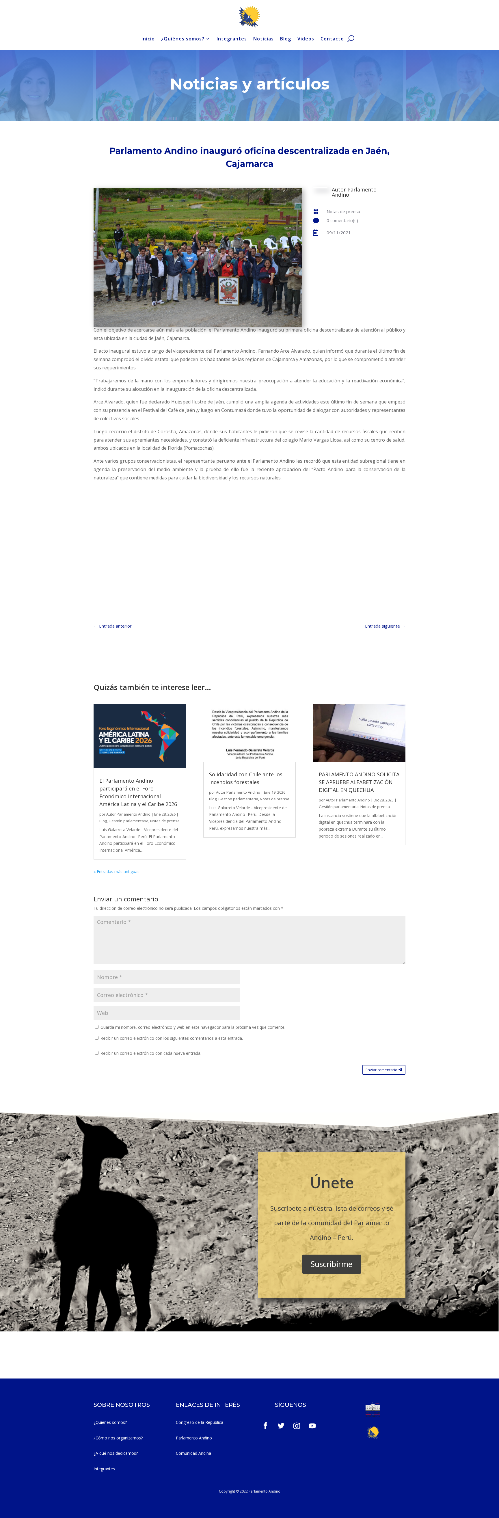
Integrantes (232, 39)
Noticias (263, 39)
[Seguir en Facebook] (265, 1426)
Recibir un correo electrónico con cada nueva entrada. (150, 1053)
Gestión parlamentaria (128, 820)
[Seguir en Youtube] (312, 1426)
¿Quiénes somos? (182, 39)
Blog (285, 39)
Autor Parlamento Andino (128, 814)
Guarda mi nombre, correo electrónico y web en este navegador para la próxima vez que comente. (192, 1027)
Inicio (148, 39)
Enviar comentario (381, 1069)
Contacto (332, 39)
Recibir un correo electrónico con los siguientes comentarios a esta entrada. (171, 1038)
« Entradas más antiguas (116, 871)
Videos (305, 39)
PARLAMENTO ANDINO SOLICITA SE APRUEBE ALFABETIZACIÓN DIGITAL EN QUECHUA (359, 782)
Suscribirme (332, 1264)
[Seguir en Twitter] (281, 1426)
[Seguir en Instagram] (297, 1426)
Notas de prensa (343, 211)
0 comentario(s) (342, 220)
